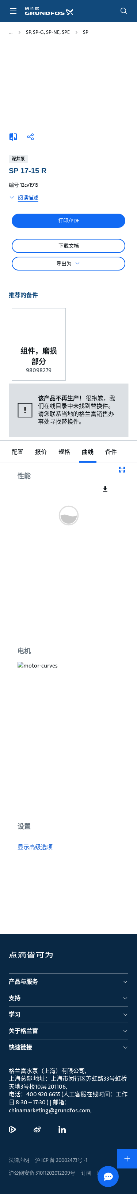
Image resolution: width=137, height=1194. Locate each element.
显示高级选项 (35, 847)
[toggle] (13, 11)
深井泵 (18, 159)
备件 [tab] (111, 452)
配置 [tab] (17, 452)
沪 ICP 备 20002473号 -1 (61, 1160)
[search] (124, 11)
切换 (11, 32)
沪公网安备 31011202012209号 (42, 1173)
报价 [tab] (41, 452)
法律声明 (19, 1160)
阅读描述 (28, 197)
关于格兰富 (23, 1031)
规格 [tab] (64, 452)
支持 (14, 998)
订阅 (86, 1173)
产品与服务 (23, 981)
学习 (14, 1014)
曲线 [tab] (88, 452)
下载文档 (68, 245)
